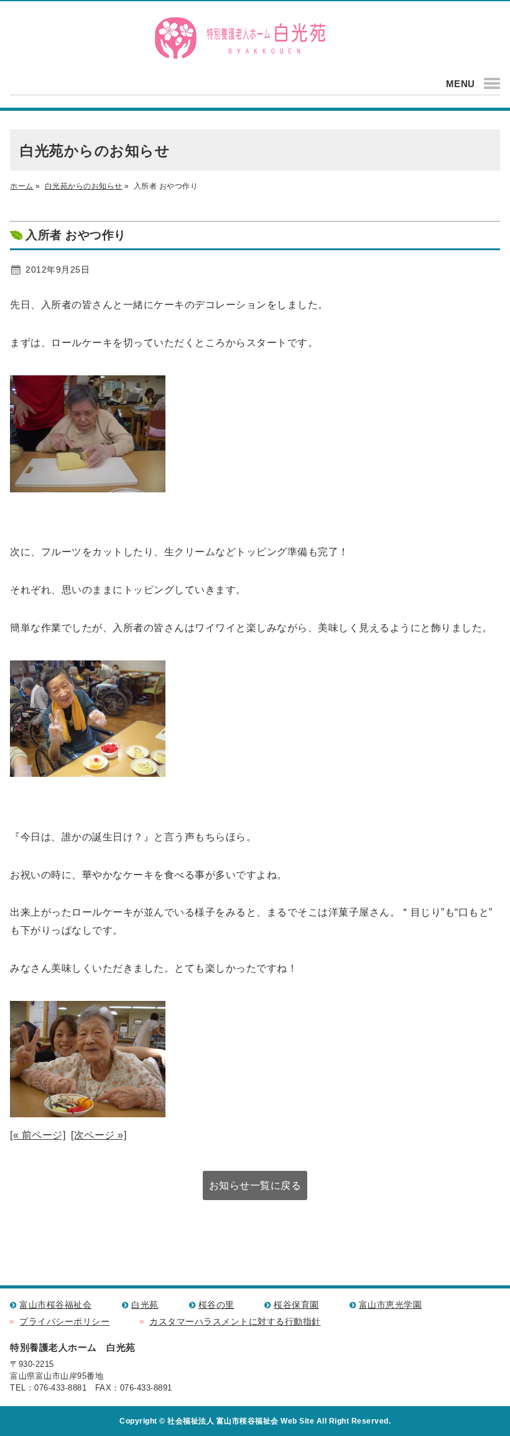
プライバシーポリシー (64, 1321)
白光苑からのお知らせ (84, 186)
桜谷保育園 (296, 1305)
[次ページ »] (98, 1135)
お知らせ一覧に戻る (255, 1185)
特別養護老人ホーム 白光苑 (239, 38)
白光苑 (145, 1305)
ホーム (22, 186)
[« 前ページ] (37, 1135)
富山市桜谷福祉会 (55, 1305)
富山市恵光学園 (390, 1305)
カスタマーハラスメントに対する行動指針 (235, 1321)
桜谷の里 (216, 1305)
